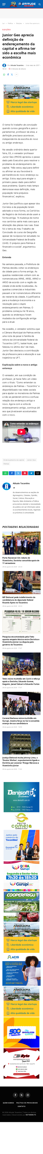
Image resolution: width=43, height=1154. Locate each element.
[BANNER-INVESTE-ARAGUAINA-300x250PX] (21, 114)
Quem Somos (8, 1103)
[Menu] (3, 4)
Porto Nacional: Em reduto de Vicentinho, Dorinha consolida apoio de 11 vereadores (20, 560)
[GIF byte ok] (21, 1078)
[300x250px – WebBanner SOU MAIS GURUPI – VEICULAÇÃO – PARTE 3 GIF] (21, 890)
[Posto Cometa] (21, 829)
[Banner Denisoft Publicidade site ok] (21, 812)
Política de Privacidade (27, 1103)
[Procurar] (39, 4)
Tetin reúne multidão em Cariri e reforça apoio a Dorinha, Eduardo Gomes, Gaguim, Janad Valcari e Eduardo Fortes (21, 681)
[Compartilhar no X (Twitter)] (12, 74)
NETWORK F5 (31, 1115)
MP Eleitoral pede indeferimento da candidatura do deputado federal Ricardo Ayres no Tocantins (18, 600)
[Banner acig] (21, 985)
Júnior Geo (31, 460)
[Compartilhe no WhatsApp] (4, 74)
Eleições (6, 30)
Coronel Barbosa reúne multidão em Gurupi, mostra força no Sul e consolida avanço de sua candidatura (20, 721)
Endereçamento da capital (14, 460)
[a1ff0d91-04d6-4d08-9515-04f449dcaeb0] (21, 860)
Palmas (6, 464)
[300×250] (21, 1047)
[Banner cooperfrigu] (21, 921)
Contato (21, 1106)
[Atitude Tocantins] (22, 4)
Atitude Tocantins (17, 65)
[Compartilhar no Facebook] (8, 74)
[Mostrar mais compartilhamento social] (16, 74)
